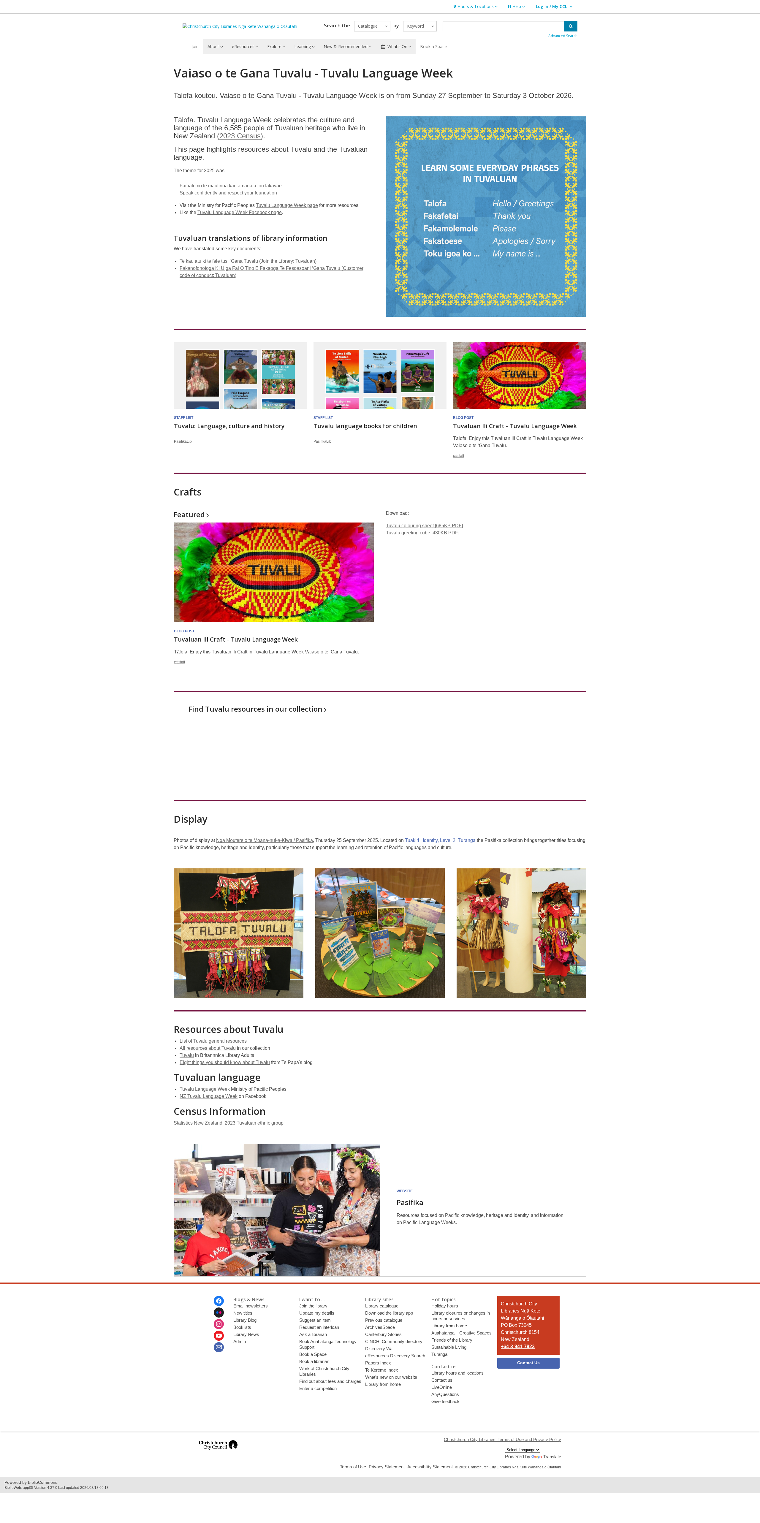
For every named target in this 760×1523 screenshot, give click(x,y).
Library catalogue (381, 1305)
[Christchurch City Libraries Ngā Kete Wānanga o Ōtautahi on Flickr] (219, 1312)
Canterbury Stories (383, 1334)
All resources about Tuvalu (208, 1048)
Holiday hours (444, 1305)
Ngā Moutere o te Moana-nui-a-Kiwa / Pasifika (264, 840)
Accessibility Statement (430, 1466)
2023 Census (240, 136)
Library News (246, 1334)
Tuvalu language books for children (365, 426)
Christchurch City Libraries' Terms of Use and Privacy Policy (502, 1439)
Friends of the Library (451, 1339)
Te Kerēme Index (381, 1369)
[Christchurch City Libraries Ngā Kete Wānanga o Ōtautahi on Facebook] (219, 1301)
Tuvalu (187, 1055)
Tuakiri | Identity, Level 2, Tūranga (440, 840)
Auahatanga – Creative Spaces (461, 1332)
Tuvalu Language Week (205, 1089)
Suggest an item (315, 1320)
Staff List (183, 418)
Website (405, 1191)
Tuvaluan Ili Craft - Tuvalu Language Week (515, 426)
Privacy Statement (387, 1466)
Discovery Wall (379, 1348)
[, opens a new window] (218, 1452)
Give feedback (445, 1401)
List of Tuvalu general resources (213, 1041)
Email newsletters (250, 1305)
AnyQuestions (445, 1394)
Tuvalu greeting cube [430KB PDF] (422, 532)
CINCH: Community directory (393, 1341)
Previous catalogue (383, 1320)
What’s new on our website (391, 1377)
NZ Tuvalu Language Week (209, 1096)
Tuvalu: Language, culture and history (229, 426)
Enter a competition (318, 1388)
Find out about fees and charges (330, 1381)
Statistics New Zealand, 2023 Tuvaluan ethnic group (229, 1122)
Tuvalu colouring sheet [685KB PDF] (424, 525)
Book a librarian (314, 1361)
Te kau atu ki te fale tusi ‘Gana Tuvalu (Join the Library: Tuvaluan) (248, 261)
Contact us (441, 1380)
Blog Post (463, 418)
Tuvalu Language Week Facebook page (239, 212)
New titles (242, 1312)
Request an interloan (319, 1327)
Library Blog (244, 1320)
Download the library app (389, 1312)
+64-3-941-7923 (518, 1346)
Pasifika (410, 1202)
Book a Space (433, 46)
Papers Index (378, 1362)
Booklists (242, 1327)
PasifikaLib (183, 441)
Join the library (313, 1305)
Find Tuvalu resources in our (255, 709)
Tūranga (439, 1354)
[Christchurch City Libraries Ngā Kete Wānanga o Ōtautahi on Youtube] (219, 1336)
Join (195, 46)
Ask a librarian (313, 1334)
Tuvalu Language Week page (287, 205)
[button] (474, 6)
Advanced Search (562, 35)
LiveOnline (441, 1387)
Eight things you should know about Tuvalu (225, 1062)
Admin (239, 1341)
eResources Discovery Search (395, 1355)
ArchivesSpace (380, 1327)
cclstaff (458, 456)
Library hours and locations (457, 1372)
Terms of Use (353, 1466)
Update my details (316, 1312)
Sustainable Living (448, 1347)
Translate (552, 1456)
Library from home (383, 1384)
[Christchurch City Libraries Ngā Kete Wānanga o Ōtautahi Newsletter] (219, 1347)
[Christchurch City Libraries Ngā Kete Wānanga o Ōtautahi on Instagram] (219, 1324)
